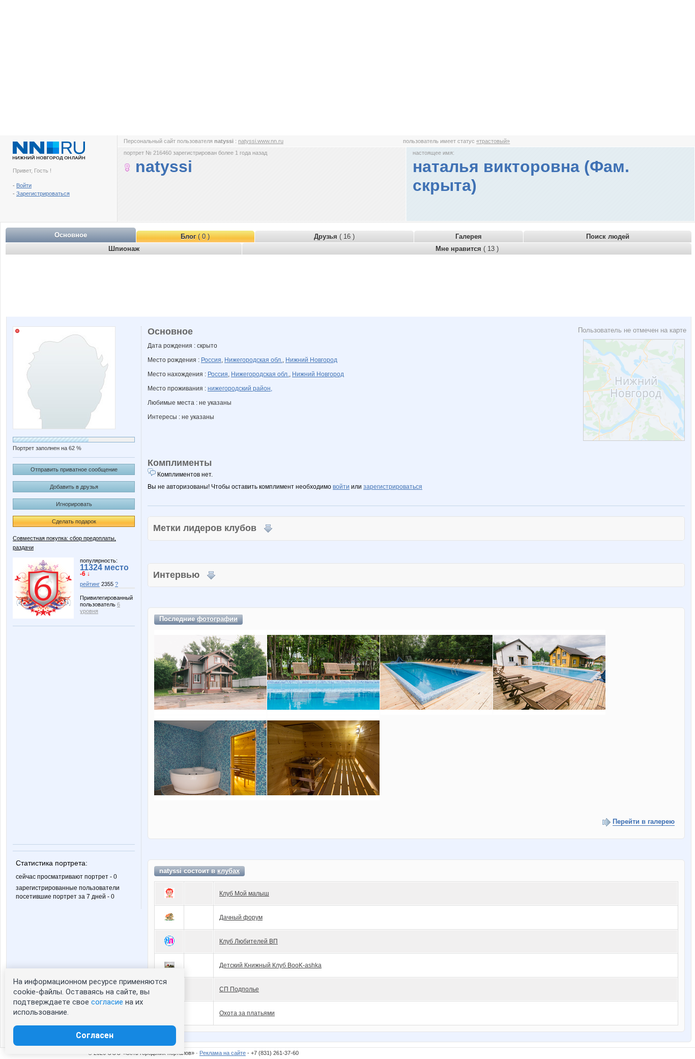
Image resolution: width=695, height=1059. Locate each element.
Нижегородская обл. (253, 360)
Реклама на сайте (222, 1053)
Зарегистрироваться (43, 193)
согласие (107, 1002)
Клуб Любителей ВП (248, 941)
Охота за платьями (247, 1013)
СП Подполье (239, 989)
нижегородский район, (240, 388)
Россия (211, 360)
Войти (24, 185)
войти (341, 486)
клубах (228, 871)
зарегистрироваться (392, 486)
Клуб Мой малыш (244, 893)
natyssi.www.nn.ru (260, 141)
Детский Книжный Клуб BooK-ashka (270, 965)
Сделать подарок (74, 521)
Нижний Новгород (311, 360)
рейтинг (90, 584)
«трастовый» (493, 141)
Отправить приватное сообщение (74, 469)
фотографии (217, 619)
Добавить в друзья (74, 487)
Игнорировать (74, 504)
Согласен (94, 1035)
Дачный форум (241, 917)
